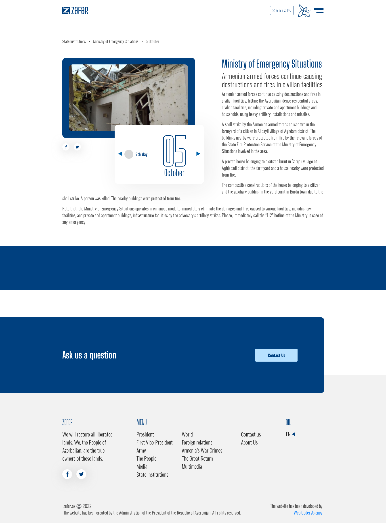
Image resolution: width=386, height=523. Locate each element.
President (145, 434)
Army (141, 450)
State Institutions (74, 41)
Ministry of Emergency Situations (115, 41)
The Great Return (197, 458)
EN (288, 433)
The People (146, 458)
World (187, 434)
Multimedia (192, 466)
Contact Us (276, 355)
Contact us (251, 434)
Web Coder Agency (308, 512)
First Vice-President (154, 442)
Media (141, 466)
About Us (249, 442)
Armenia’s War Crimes (202, 450)
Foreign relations (197, 442)
